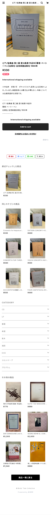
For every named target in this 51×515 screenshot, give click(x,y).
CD (3, 309)
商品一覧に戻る (25, 477)
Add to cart (25, 127)
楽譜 (3, 331)
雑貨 (3, 346)
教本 (3, 338)
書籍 (3, 324)
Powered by (23, 492)
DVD (4, 353)
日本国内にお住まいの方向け (25, 134)
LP (3, 317)
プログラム (6, 367)
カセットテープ (7, 360)
